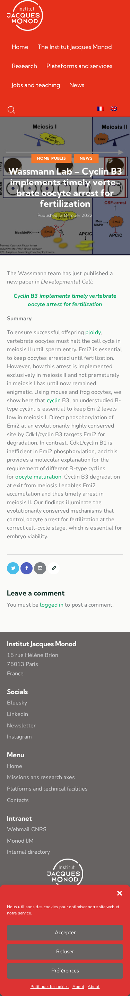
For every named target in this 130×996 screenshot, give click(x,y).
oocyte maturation (38, 477)
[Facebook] (26, 568)
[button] (119, 893)
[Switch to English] (113, 109)
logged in (51, 605)
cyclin (54, 400)
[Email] (40, 568)
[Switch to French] (100, 109)
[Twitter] (13, 568)
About (78, 986)
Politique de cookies (50, 986)
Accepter (65, 932)
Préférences (65, 970)
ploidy (93, 332)
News (86, 158)
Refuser (65, 951)
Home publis (51, 158)
